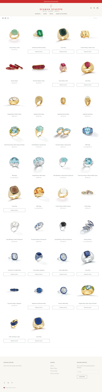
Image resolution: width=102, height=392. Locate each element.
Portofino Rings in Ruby (39, 81)
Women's (37, 13)
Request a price (38, 51)
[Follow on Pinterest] (12, 383)
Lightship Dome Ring (39, 114)
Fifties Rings (88, 206)
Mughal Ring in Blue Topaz (38, 175)
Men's (51, 13)
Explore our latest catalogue (51, 1)
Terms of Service (54, 373)
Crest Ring (63, 47)
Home (45, 13)
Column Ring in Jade (14, 47)
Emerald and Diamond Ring (39, 47)
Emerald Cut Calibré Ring (14, 270)
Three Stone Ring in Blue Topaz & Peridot (14, 144)
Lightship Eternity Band (63, 114)
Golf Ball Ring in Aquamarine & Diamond (63, 175)
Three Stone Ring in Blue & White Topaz (87, 175)
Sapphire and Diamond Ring (39, 303)
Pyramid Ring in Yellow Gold (88, 47)
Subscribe (82, 376)
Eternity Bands (87, 239)
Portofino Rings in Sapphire (14, 303)
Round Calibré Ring (63, 303)
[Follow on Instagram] (8, 383)
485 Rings (87, 144)
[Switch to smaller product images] (5, 18)
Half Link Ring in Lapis (14, 336)
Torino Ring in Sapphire (38, 270)
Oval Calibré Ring (63, 270)
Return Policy (53, 368)
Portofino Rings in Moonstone (38, 239)
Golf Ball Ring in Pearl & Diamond (14, 239)
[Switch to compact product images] (8, 18)
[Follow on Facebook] (4, 383)
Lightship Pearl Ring (88, 114)
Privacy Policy (53, 371)
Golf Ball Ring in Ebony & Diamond (63, 239)
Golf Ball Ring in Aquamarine (39, 144)
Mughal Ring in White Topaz (14, 114)
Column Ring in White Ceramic (63, 206)
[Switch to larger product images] (3, 18)
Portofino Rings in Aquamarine (63, 144)
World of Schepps (61, 13)
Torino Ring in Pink (63, 81)
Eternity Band (14, 81)
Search (52, 365)
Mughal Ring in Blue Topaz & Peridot (88, 303)
